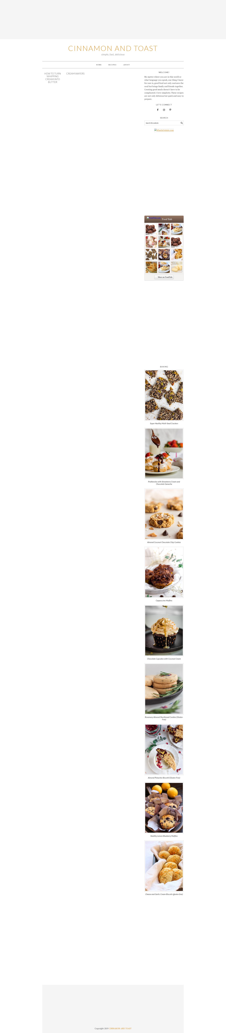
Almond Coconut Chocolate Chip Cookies (164, 542)
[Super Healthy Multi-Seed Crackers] (164, 395)
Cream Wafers (75, 73)
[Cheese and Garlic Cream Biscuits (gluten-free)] (164, 866)
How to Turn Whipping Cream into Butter (52, 77)
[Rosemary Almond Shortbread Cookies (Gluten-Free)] (164, 688)
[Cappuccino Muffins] (164, 572)
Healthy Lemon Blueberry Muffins (164, 836)
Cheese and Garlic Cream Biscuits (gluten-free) (164, 894)
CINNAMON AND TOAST (120, 1028)
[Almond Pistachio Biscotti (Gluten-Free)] (164, 749)
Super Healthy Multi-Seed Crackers (164, 423)
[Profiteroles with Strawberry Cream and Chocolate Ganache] (164, 453)
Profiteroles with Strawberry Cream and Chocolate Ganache (164, 482)
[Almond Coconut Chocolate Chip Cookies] (164, 514)
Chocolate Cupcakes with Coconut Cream (164, 659)
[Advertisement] (113, 19)
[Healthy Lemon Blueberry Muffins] (164, 807)
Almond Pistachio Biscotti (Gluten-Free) (164, 778)
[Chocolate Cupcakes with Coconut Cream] (164, 630)
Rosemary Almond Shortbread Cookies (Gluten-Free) (164, 718)
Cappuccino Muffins (164, 600)
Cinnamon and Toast (113, 48)
